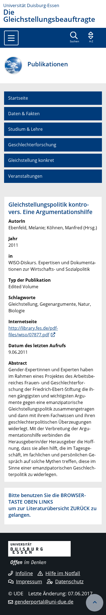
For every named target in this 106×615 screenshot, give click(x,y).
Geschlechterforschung (32, 145)
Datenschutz (69, 581)
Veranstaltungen (25, 176)
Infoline (24, 573)
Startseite (18, 98)
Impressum (29, 581)
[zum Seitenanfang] (94, 602)
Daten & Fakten (24, 114)
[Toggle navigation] (11, 38)
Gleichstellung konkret (31, 160)
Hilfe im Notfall (62, 573)
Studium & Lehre (25, 129)
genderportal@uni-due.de (44, 601)
